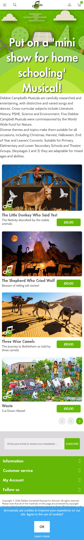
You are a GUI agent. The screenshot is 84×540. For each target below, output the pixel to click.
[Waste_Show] (42, 379)
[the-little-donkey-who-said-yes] (42, 188)
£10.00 (68, 222)
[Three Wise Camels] (42, 314)
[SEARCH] (14, 5)
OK (42, 527)
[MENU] (5, 5)
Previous (62, 421)
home (37, 5)
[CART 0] (79, 5)
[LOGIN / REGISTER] (69, 5)
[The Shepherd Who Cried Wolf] (42, 253)
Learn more (42, 536)
